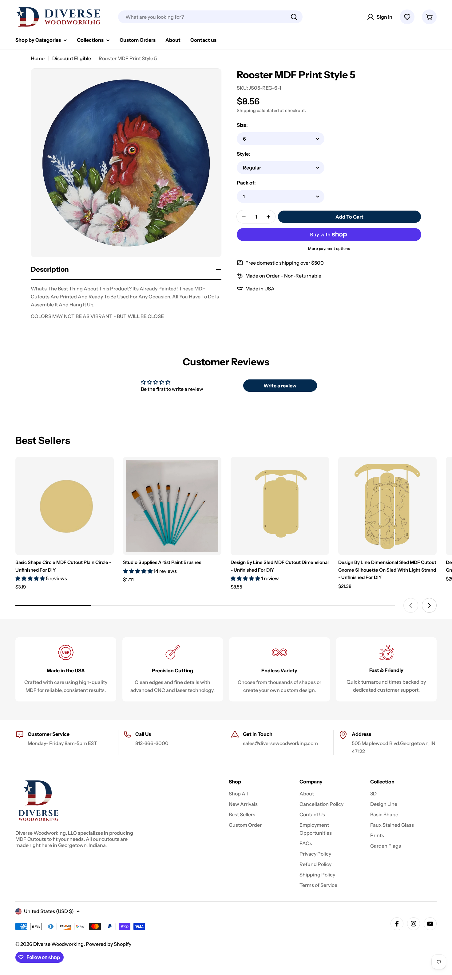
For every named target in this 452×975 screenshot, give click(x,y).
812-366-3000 (152, 743)
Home (38, 58)
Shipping (246, 110)
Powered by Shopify (108, 944)
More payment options (329, 248)
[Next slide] (429, 605)
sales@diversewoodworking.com (280, 743)
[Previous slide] (410, 605)
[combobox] (210, 16)
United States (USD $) (49, 911)
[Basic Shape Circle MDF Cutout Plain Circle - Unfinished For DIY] (64, 506)
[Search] (294, 17)
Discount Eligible (71, 58)
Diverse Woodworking (58, 944)
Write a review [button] (280, 386)
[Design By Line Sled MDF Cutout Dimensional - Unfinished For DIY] (280, 506)
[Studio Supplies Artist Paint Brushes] (172, 506)
